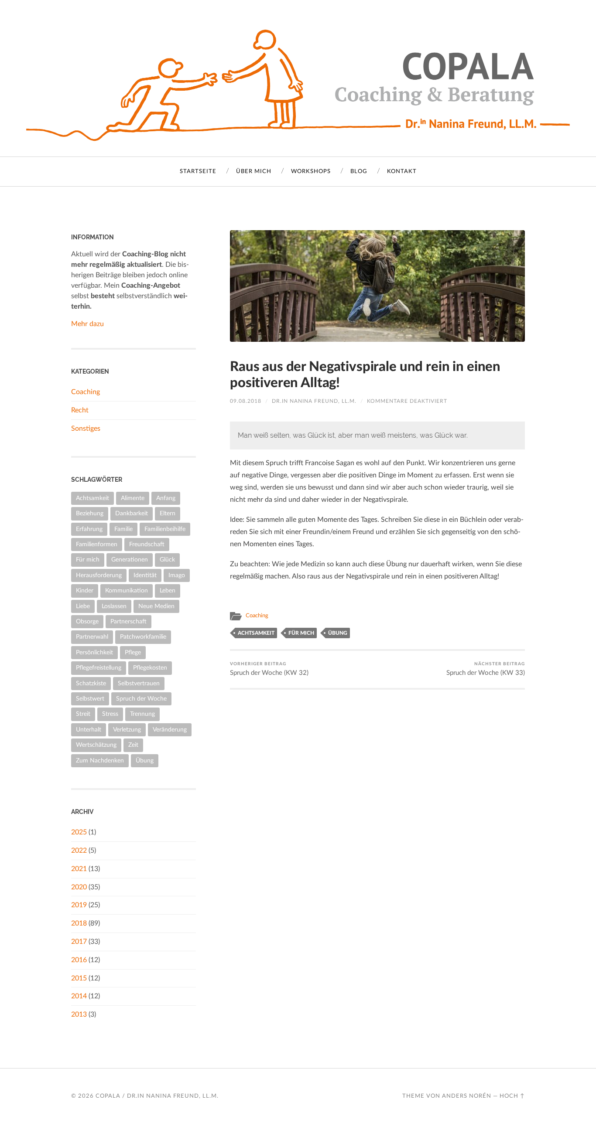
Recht (80, 410)
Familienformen (96, 544)
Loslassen (114, 606)
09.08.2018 (245, 401)
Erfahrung (89, 529)
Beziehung (89, 513)
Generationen (129, 559)
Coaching (257, 616)
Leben (167, 590)
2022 (79, 850)
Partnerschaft (128, 621)
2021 (79, 868)
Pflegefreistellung (98, 667)
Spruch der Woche (141, 698)
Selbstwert (90, 698)
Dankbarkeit (131, 513)
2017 (79, 941)
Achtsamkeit (256, 633)
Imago (176, 575)
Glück (167, 559)
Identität (145, 575)
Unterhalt (88, 729)
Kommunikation (126, 590)
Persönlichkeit (94, 652)
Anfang (165, 498)
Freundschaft (146, 544)
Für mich (301, 633)
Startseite (198, 171)
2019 (79, 905)
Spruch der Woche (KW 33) (485, 669)
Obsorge (87, 621)
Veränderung (170, 729)
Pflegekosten (150, 667)
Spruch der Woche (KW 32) (269, 669)
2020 (79, 887)
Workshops (311, 171)
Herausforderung (99, 575)
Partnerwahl (92, 636)
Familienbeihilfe (164, 529)
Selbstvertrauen (139, 683)
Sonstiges (85, 428)
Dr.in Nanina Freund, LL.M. (314, 401)
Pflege (133, 652)
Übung (337, 633)
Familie (123, 529)
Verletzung (127, 729)
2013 (79, 1014)
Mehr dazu (87, 323)
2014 (79, 996)
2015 (79, 978)
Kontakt (402, 171)
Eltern (167, 513)
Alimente (132, 498)
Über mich (253, 171)
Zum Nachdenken (100, 760)
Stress (110, 714)
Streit (83, 714)
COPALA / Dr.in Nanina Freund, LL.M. (157, 1096)
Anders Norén (466, 1096)
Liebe (83, 606)
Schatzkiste (91, 683)
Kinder (84, 590)
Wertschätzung (96, 745)
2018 (79, 923)
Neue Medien (156, 606)
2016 (79, 959)
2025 (79, 832)
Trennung (142, 714)
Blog (358, 171)
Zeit (133, 745)
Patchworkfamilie (143, 636)
